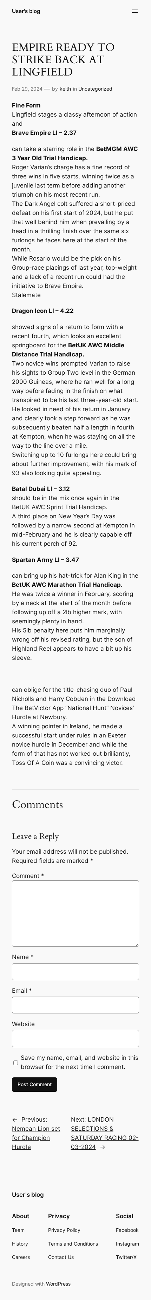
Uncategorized (95, 89)
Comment (28, 875)
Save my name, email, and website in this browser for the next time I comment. (79, 1062)
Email (22, 990)
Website (23, 1023)
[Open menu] (135, 11)
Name (23, 956)
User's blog (26, 11)
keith (65, 89)
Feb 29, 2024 (27, 89)
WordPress (58, 1284)
